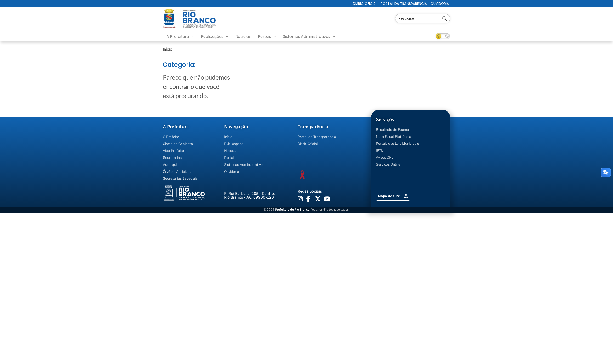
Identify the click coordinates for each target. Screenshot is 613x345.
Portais (264, 36)
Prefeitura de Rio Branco (292, 209)
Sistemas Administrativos (306, 36)
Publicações (212, 36)
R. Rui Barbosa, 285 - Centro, (249, 195)
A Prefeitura (177, 36)
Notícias (243, 36)
